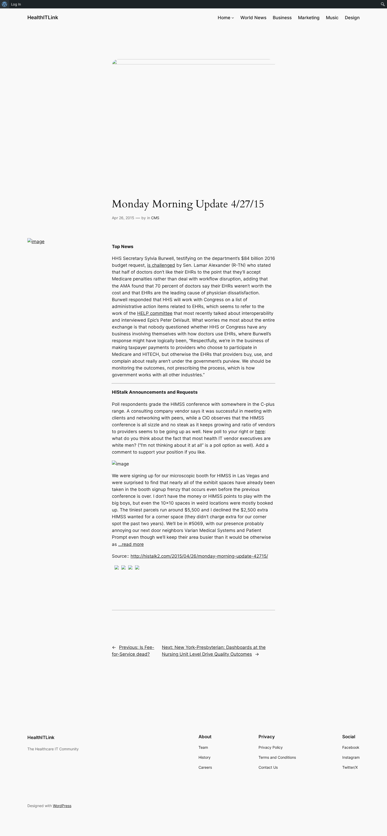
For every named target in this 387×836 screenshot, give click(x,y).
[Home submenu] (232, 17)
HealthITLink (42, 17)
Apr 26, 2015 (123, 218)
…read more (131, 544)
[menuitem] (4, 4)
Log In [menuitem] (16, 4)
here (260, 431)
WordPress (62, 805)
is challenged (161, 265)
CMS (155, 218)
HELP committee (154, 313)
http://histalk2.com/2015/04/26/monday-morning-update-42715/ (199, 556)
